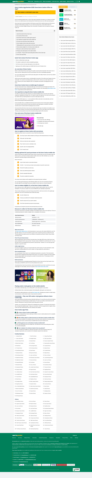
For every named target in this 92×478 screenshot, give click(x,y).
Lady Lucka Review (33, 355)
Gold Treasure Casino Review (22, 422)
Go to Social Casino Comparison (68, 32)
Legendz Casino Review (20, 403)
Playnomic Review (34, 415)
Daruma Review (47, 362)
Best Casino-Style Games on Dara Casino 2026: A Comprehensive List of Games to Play (68, 43)
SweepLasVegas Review (48, 381)
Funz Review (32, 343)
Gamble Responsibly (43, 437)
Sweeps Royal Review (48, 336)
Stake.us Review (66, 24)
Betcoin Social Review (20, 388)
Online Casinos (63, 1)
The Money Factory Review (21, 428)
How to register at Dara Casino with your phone (26, 43)
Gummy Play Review (20, 425)
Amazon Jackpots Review (48, 340)
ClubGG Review (47, 388)
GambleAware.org (24, 457)
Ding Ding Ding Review (34, 428)
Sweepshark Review (19, 367)
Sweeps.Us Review (47, 393)
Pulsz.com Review (47, 355)
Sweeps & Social (70, 1)
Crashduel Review (47, 345)
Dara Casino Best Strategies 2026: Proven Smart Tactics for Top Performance (68, 48)
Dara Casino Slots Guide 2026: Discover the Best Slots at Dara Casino (68, 90)
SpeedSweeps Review (20, 350)
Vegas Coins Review (47, 410)
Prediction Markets (47, 1)
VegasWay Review (47, 369)
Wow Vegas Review (33, 345)
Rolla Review (18, 345)
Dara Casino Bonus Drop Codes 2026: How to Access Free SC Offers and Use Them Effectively (68, 51)
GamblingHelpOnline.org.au (31, 459)
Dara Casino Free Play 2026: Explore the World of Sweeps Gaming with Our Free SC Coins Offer (68, 59)
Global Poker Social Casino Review (35, 426)
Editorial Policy (27, 437)
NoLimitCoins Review (48, 364)
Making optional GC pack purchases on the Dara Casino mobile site (30, 45)
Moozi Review (46, 386)
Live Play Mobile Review (20, 386)
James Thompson (19, 16)
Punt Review (32, 362)
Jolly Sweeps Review (33, 374)
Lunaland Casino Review (34, 367)
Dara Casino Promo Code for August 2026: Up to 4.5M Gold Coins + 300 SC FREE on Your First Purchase (68, 79)
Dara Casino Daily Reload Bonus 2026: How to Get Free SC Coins (68, 54)
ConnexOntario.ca (25, 455)
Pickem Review (47, 401)
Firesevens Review (47, 367)
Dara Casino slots (36, 292)
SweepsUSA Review (19, 362)
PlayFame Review (33, 403)
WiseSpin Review (33, 338)
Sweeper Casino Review (20, 410)
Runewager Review (33, 413)
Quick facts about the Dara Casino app (24, 33)
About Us (14, 437)
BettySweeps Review (19, 393)
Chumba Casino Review (49, 425)
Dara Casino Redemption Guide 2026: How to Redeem (68, 82)
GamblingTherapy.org (24, 461)
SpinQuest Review (19, 352)
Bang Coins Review (33, 352)
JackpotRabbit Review (34, 376)
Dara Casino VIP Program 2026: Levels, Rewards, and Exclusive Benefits (68, 93)
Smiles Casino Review (20, 415)
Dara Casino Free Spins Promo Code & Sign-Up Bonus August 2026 (68, 62)
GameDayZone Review (34, 422)
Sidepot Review (47, 352)
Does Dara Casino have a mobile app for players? (26, 37)
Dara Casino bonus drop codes (42, 266)
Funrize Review (18, 376)
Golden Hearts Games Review (35, 386)
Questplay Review (19, 381)
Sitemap (76, 437)
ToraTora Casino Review (21, 420)
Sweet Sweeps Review (20, 340)
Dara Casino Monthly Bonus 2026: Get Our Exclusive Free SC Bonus (68, 71)
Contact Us (51, 437)
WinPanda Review (48, 422)
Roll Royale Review (19, 395)
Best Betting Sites (17, 4)
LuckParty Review (19, 371)
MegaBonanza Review (67, 28)
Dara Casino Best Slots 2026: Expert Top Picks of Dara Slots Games (68, 46)
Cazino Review (47, 428)
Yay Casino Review (47, 383)
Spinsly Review (32, 340)
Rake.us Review (47, 413)
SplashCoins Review (19, 357)
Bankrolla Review (19, 364)
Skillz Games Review (34, 420)
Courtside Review (47, 350)
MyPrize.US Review (67, 19)
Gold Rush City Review (34, 388)
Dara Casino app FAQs (21, 54)
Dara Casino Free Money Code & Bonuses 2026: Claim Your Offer (68, 57)
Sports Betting (55, 1)
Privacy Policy (65, 437)
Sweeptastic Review (19, 413)
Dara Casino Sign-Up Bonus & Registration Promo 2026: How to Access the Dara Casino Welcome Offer (68, 87)
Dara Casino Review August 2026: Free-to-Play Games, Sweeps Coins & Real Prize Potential (68, 40)
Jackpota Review (19, 336)
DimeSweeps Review (19, 355)
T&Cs (71, 437)
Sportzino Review (33, 383)
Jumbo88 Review (19, 374)
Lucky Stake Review (48, 420)
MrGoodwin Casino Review (34, 357)
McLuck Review (33, 401)
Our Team (20, 437)
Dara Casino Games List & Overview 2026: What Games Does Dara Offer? (68, 65)
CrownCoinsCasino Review (68, 15)
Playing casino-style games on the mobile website (26, 50)
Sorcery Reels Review (48, 374)
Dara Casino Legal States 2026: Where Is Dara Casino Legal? (68, 68)
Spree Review (32, 350)
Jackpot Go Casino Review (48, 371)
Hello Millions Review (19, 401)
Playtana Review (33, 369)
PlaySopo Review (48, 415)
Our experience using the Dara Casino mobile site (26, 39)
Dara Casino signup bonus (22, 231)
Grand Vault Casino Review (35, 371)
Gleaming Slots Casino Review (49, 343)
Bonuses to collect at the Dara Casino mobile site (26, 48)
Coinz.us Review (33, 364)
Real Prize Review (33, 336)
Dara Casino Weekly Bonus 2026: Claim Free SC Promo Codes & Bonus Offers (68, 96)
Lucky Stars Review (33, 408)
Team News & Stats (38, 1)
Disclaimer (58, 437)
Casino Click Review (19, 338)
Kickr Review (18, 408)
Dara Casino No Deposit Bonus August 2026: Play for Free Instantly (68, 73)
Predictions (30, 1)
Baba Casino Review (19, 343)
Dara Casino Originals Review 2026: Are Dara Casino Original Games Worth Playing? (68, 76)
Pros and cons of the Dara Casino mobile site (25, 41)
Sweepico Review (19, 369)
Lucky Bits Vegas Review (48, 357)
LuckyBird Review (33, 410)
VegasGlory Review (19, 383)
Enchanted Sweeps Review (49, 408)
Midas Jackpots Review (34, 381)
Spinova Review (33, 393)
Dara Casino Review (24, 4)
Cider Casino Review (47, 338)
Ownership (34, 437)
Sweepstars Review (47, 376)
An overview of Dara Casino (22, 35)
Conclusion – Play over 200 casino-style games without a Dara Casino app (31, 52)
